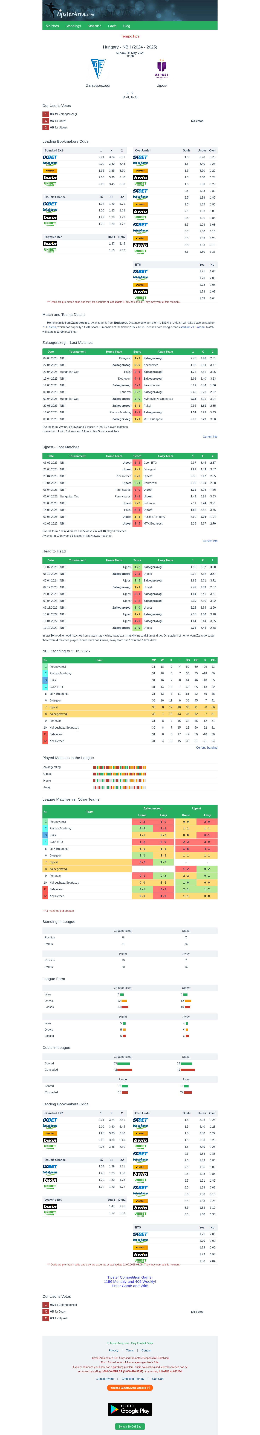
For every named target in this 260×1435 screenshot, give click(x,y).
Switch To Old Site (130, 1426)
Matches (52, 26)
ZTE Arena (49, 327)
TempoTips (130, 36)
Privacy (113, 1350)
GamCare (158, 1378)
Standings (73, 26)
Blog (126, 26)
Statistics (94, 26)
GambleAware (105, 1378)
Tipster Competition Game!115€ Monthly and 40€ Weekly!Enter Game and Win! (130, 1281)
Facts (112, 26)
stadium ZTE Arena (192, 327)
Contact (146, 1350)
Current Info (210, 436)
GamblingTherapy (133, 1378)
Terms (130, 1350)
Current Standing (207, 747)
